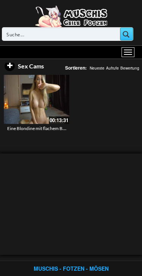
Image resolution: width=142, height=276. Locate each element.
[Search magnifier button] (126, 34)
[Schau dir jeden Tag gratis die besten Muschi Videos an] (71, 16)
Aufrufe (112, 68)
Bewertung (129, 68)
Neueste (97, 68)
